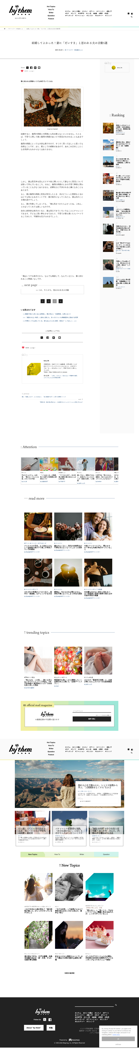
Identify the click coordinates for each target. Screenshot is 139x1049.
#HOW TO (118, 132)
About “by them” (33, 1027)
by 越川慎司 (28, 915)
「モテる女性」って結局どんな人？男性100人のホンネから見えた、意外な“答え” (69, 911)
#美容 (101, 13)
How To (51, 9)
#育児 (125, 250)
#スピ (117, 149)
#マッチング (69, 15)
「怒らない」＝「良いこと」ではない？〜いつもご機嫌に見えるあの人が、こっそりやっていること (99, 912)
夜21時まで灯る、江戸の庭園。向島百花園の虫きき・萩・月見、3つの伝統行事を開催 (38, 958)
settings (118, 1044)
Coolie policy (116, 1035)
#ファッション (80, 15)
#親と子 (109, 11)
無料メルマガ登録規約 (101, 715)
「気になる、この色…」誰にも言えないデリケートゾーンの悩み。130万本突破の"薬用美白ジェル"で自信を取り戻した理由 (38, 682)
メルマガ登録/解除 (86, 1028)
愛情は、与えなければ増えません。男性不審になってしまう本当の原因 (68, 593)
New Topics (32, 854)
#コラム (67, 11)
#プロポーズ (42, 543)
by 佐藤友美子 (44, 481)
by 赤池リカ (118, 151)
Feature (51, 18)
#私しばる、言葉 (120, 250)
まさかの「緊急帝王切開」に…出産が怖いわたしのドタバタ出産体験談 (98, 681)
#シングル (118, 233)
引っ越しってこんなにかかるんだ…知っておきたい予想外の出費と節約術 (32, 831)
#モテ (67, 13)
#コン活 (88, 13)
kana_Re (46, 361)
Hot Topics (51, 6)
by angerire (118, 253)
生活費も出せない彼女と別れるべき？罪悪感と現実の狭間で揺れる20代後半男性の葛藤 (98, 593)
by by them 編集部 (120, 134)
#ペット (123, 132)
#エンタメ (90, 15)
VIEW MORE (69, 973)
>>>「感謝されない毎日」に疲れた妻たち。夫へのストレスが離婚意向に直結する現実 (50, 317)
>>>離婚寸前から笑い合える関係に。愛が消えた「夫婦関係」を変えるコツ (47, 314)
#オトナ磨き (76, 11)
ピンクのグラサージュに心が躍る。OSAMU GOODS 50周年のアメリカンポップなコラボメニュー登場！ (99, 958)
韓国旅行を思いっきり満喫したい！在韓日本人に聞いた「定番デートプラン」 (68, 681)
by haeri (56, 686)
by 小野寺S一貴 (119, 218)
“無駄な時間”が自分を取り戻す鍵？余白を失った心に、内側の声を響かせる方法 (105, 831)
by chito (118, 271)
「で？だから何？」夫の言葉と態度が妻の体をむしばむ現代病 (67, 477)
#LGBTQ (81, 13)
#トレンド (108, 15)
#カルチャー (99, 15)
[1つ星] (22, 71)
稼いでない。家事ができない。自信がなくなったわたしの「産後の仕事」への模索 (85, 478)
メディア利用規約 (95, 1033)
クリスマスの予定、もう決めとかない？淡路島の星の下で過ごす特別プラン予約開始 (38, 547)
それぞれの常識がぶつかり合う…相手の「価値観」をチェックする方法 (38, 593)
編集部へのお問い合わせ (88, 1030)
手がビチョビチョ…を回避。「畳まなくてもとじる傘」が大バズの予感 (30, 477)
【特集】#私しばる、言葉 (94, 907)
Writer (51, 12)
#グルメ (88, 954)
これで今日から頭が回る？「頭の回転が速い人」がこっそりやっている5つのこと (38, 911)
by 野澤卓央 (89, 916)
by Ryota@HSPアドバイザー (32, 551)
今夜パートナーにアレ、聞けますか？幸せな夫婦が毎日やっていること (98, 547)
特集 (51, 1027)
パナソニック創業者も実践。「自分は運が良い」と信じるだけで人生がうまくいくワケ (69, 831)
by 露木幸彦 (117, 481)
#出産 (91, 677)
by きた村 (24, 481)
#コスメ (85, 11)
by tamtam (98, 481)
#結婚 (95, 13)
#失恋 (106, 13)
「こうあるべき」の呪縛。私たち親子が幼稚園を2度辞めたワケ (48, 477)
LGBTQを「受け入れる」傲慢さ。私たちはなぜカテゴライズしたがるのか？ (104, 477)
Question (51, 15)
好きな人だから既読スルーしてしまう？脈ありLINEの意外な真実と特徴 (69, 958)
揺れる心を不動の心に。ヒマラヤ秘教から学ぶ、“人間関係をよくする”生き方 (98, 786)
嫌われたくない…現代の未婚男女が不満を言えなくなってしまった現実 (68, 546)
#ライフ (73, 13)
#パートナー (101, 11)
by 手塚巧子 (62, 481)
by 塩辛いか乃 (81, 483)
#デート (92, 11)
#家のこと (122, 200)
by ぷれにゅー (28, 962)
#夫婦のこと (78, 50)
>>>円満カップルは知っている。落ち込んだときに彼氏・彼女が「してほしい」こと (50, 321)
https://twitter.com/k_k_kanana (58, 372)
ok (118, 1039)
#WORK (34, 906)
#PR (25, 677)
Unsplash (55, 129)
